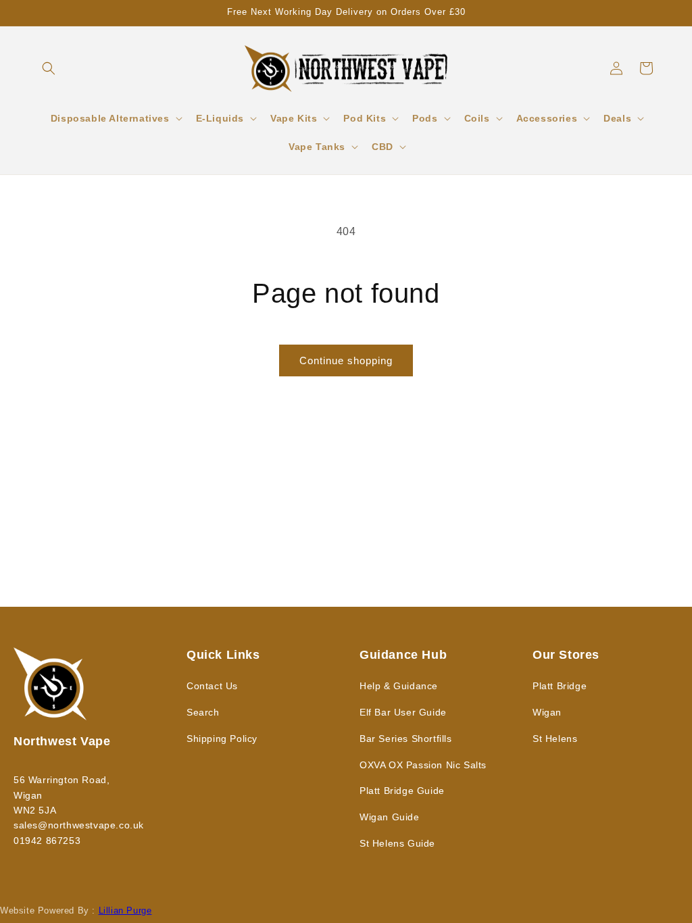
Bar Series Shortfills (406, 738)
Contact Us (212, 685)
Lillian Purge (125, 910)
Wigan (547, 712)
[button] (49, 68)
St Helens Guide (397, 843)
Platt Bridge (560, 685)
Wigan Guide (390, 817)
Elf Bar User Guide (403, 712)
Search (203, 712)
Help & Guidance (399, 685)
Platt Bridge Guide (402, 790)
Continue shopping (346, 360)
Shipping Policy (222, 738)
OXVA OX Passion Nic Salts (423, 764)
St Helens (555, 738)
